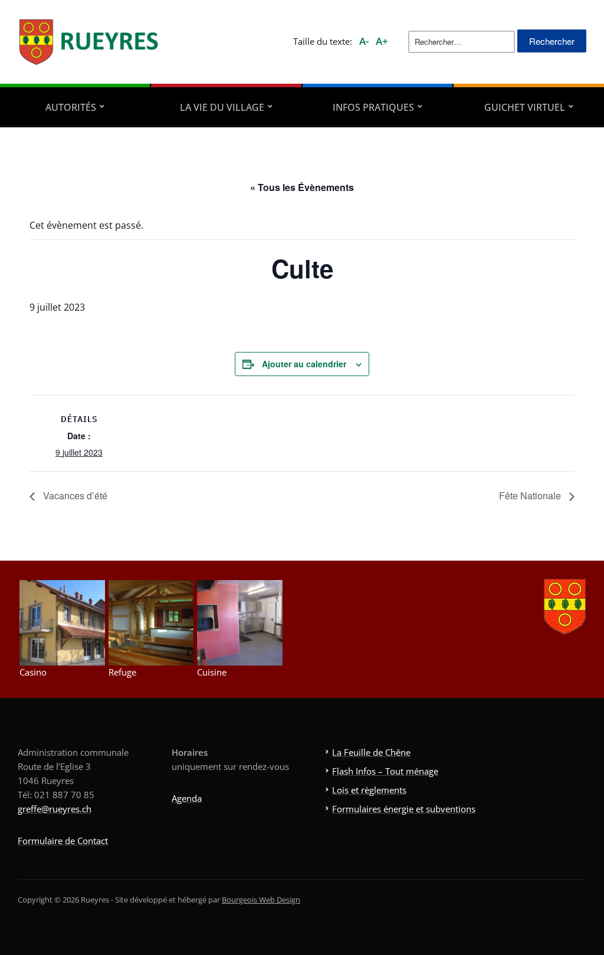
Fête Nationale (531, 495)
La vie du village (222, 107)
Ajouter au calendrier (304, 364)
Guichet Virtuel (524, 107)
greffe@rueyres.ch (54, 809)
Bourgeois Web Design (261, 899)
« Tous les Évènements (302, 187)
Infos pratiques (373, 107)
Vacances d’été (74, 495)
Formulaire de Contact (63, 841)
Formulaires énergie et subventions (403, 809)
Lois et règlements (369, 790)
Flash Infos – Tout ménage (385, 771)
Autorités (70, 107)
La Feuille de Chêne (371, 752)
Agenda (187, 798)
